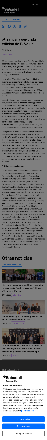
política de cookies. (29, 411)
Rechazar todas (23, 426)
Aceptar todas (23, 419)
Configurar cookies (23, 434)
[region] (23, 405)
